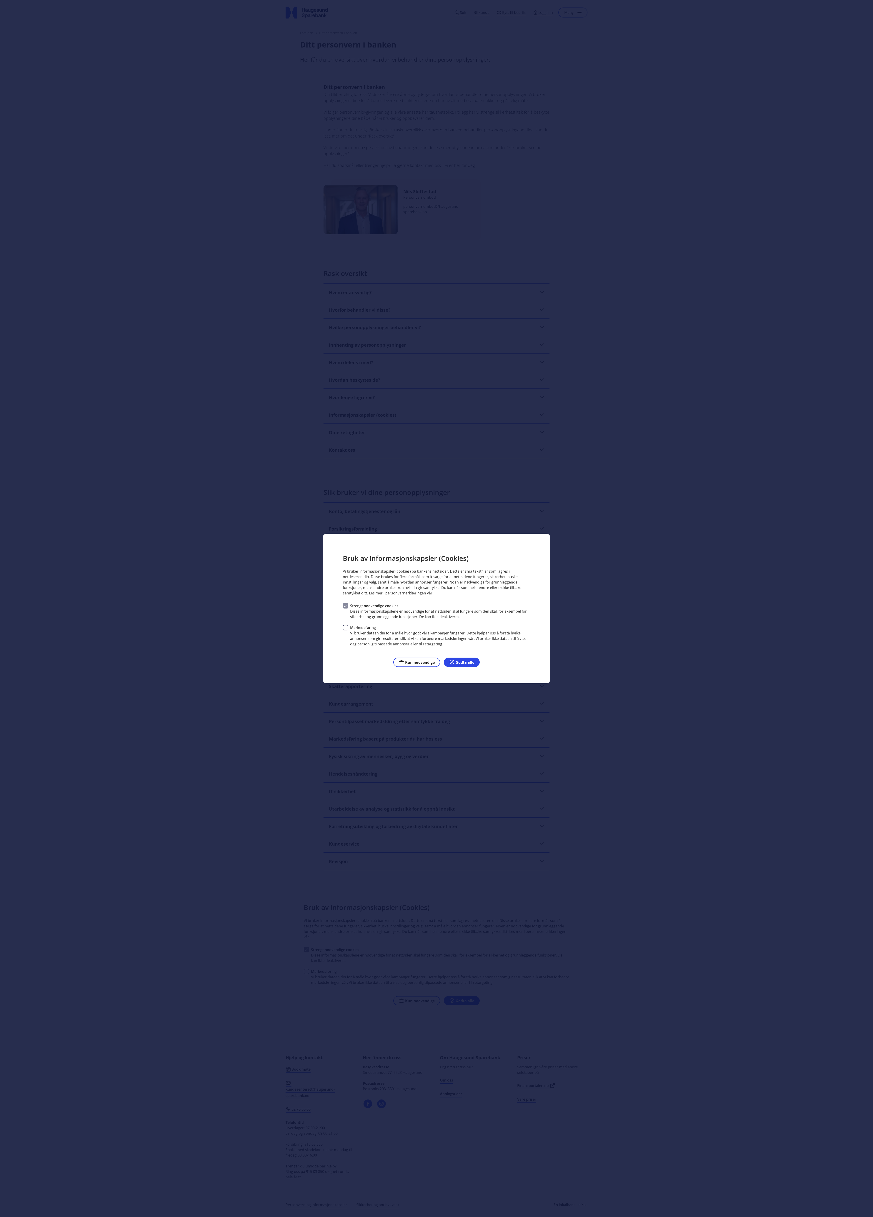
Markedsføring (363, 627)
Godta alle (465, 662)
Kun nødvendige (420, 662)
